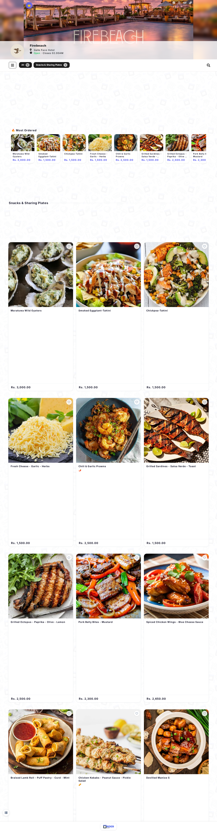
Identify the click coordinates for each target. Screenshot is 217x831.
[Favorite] (69, 246)
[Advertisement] (108, 102)
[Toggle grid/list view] (6, 812)
